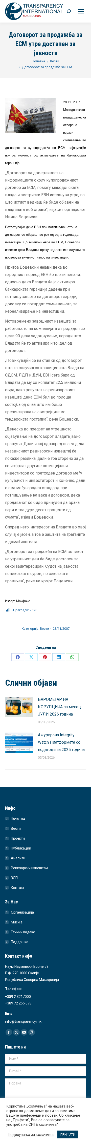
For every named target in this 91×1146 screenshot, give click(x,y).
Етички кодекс (23, 932)
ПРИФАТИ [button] (67, 1134)
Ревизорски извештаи (29, 868)
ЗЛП (14, 878)
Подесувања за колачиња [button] (31, 1134)
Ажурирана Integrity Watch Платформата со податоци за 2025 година (61, 742)
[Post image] (19, 707)
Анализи (18, 858)
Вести (44, 628)
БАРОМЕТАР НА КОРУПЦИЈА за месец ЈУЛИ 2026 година (59, 707)
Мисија (16, 922)
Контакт (18, 888)
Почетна (18, 819)
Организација (22, 912)
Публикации (21, 848)
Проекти (18, 838)
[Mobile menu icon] (81, 11)
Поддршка (19, 942)
